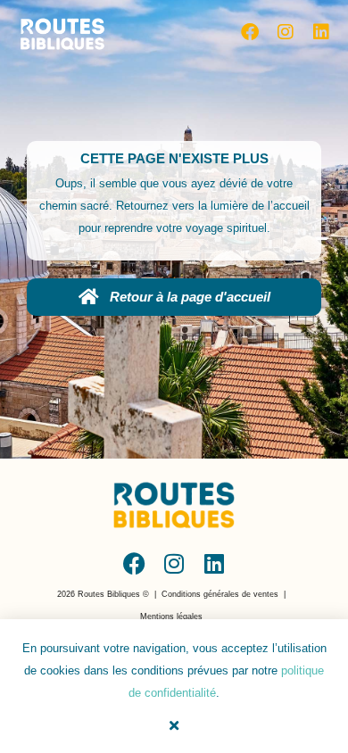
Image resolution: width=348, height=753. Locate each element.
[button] (103, 594)
